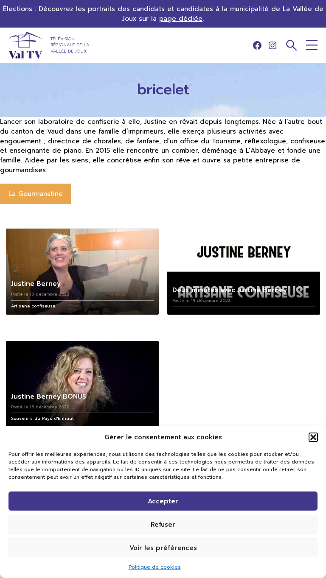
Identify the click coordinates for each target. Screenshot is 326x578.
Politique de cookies (155, 567)
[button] (313, 437)
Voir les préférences (163, 548)
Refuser (163, 524)
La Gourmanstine (35, 193)
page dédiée (180, 18)
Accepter (163, 501)
